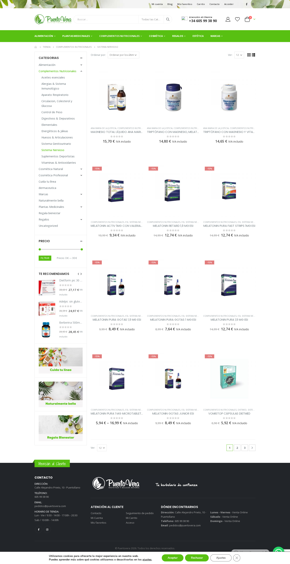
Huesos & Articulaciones (57, 137)
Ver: (230, 55)
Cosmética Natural (51, 169)
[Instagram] (252, 4)
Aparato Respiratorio (54, 95)
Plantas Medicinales (76, 36)
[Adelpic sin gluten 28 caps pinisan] (47, 309)
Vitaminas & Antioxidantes (58, 162)
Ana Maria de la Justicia (103, 128)
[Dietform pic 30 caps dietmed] (47, 287)
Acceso (130, 522)
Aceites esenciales (53, 77)
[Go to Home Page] (36, 47)
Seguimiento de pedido (140, 513)
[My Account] (227, 19)
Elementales (49, 125)
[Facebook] (246, 4)
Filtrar (45, 258)
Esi (126, 222)
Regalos (177, 36)
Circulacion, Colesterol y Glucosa (56, 103)
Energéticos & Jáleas (54, 131)
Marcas (215, 36)
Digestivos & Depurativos (58, 118)
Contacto (215, 4)
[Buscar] (168, 19)
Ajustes (221, 558)
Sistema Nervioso (139, 222)
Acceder (229, 4)
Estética (198, 36)
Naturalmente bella (51, 200)
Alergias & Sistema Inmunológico (53, 86)
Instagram (47, 529)
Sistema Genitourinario (56, 144)
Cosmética (156, 36)
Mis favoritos (184, 4)
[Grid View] (249, 55)
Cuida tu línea (47, 181)
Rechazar (197, 558)
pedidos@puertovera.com (50, 506)
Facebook (38, 529)
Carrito (201, 4)
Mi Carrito (131, 518)
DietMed (242, 409)
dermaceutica (47, 188)
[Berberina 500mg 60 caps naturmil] (47, 329)
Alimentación (44, 36)
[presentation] (78, 274)
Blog (170, 4)
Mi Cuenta (97, 518)
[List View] (253, 55)
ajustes (147, 559)
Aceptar (173, 558)
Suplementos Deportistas (58, 156)
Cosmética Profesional (53, 175)
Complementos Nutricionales (119, 36)
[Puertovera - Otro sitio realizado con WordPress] (53, 19)
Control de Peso (51, 112)
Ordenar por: (98, 55)
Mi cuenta (157, 4)
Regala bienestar (49, 213)
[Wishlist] (237, 19)
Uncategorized (48, 226)
